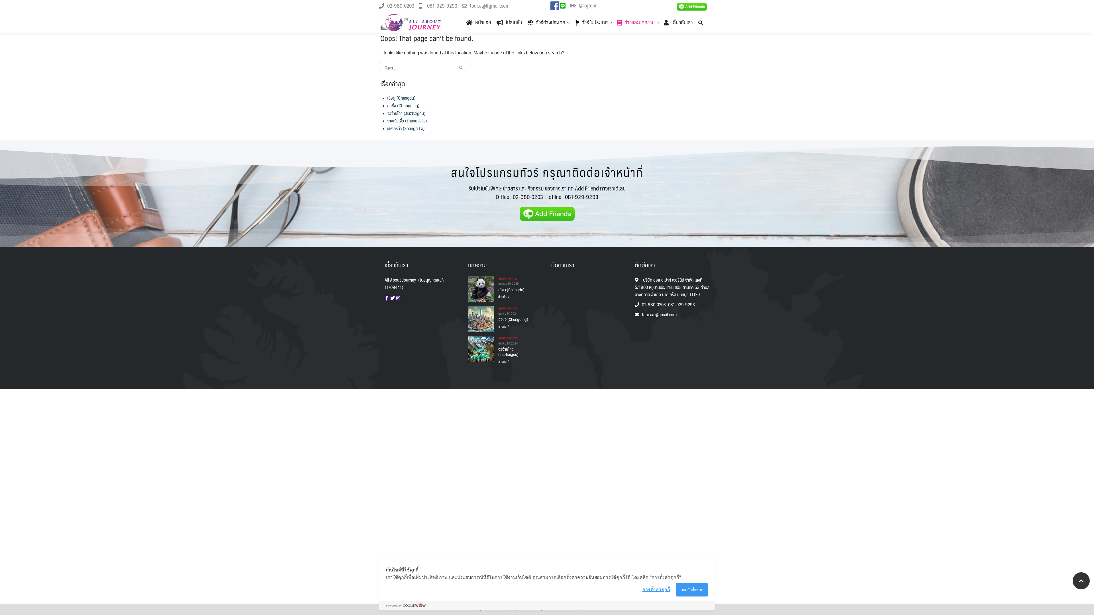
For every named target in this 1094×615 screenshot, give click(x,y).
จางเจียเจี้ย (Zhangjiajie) (407, 120)
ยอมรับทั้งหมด (692, 589)
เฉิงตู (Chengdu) (401, 98)
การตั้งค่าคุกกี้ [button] (656, 589)
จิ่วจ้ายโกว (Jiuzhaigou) (406, 113)
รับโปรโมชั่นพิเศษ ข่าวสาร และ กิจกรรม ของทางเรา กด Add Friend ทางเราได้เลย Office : (547, 192)
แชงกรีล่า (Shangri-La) (405, 128)
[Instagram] (398, 298)
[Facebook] (387, 298)
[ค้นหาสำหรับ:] (423, 67)
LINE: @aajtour (582, 5)
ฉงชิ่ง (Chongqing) (403, 105)
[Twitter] (392, 298)
